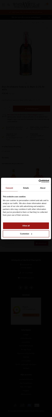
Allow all (26, 226)
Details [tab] (26, 188)
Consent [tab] (9, 188)
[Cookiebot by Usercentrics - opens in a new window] (38, 181)
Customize (24, 234)
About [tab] (42, 188)
